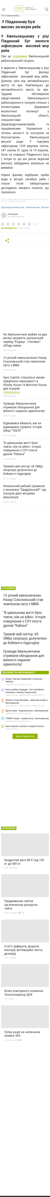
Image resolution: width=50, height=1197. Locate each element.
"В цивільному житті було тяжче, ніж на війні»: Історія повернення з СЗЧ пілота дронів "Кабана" (22, 448)
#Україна (45, 207)
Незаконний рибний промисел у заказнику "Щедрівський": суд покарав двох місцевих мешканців (24, 491)
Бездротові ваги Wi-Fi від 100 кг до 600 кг (24, 862)
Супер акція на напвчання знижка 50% (22, 1034)
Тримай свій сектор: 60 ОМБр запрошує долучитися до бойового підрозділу (23, 470)
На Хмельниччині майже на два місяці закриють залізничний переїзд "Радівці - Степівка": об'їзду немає (25, 340)
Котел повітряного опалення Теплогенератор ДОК (23, 993)
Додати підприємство (25, 736)
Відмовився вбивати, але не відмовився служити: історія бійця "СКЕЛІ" (22, 426)
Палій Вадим (13, 214)
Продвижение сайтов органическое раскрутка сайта (21, 904)
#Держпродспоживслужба (12, 207)
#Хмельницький (32, 207)
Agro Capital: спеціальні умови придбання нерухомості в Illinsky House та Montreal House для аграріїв (25, 383)
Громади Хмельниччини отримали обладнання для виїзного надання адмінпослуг (24, 407)
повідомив (20, 56)
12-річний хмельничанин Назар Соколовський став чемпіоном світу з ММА (24, 361)
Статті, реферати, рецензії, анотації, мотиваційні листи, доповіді (23, 950)
